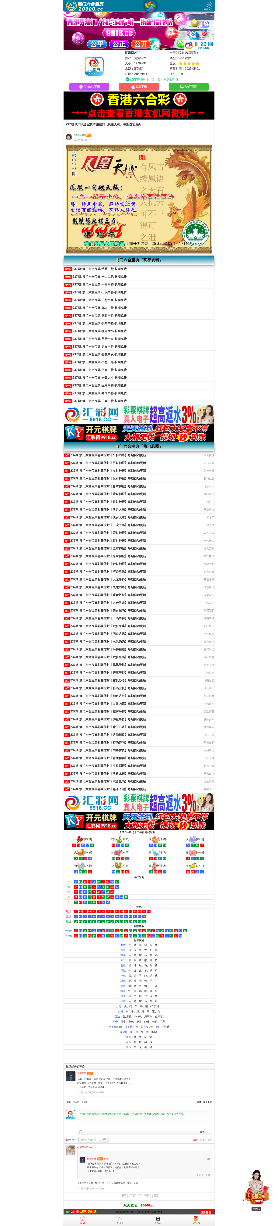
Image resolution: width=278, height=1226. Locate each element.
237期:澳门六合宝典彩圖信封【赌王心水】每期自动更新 (105, 727)
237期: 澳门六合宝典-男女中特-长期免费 (96, 346)
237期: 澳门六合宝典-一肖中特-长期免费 (96, 284)
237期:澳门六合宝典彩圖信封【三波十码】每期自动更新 (105, 525)
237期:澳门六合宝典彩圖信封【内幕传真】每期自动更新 (105, 750)
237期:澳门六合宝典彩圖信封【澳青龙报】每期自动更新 (105, 773)
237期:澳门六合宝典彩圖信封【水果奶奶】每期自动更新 (105, 641)
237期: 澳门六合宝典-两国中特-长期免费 (96, 393)
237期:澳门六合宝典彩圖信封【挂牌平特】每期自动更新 (105, 711)
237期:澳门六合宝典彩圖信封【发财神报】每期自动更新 (105, 478)
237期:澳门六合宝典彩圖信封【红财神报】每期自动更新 (105, 540)
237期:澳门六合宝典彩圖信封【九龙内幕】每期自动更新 (105, 587)
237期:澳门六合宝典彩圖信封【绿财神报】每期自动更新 (105, 556)
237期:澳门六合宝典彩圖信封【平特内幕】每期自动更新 (105, 455)
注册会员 (207, 1102)
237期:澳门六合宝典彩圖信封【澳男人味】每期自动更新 (105, 509)
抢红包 (196, 1222)
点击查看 (205, 1212)
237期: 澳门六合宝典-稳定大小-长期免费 (96, 331)
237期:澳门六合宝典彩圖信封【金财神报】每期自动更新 (105, 563)
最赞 (202, 1139)
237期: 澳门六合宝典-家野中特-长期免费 (96, 315)
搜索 (104, 1139)
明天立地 (79, 134)
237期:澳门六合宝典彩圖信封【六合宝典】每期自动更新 (105, 626)
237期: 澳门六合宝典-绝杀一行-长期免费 (96, 269)
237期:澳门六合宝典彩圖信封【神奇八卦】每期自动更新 (105, 695)
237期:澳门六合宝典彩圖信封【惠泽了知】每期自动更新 (105, 789)
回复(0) (91, 1188)
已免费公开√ (88, 1211)
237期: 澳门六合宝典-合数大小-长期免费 (96, 377)
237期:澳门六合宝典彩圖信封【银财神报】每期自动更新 (105, 501)
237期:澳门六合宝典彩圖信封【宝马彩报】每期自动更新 (105, 765)
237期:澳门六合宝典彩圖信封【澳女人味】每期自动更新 (105, 517)
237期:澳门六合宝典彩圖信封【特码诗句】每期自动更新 (105, 742)
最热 (210, 1139)
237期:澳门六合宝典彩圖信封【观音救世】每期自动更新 (105, 595)
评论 (158, 1222)
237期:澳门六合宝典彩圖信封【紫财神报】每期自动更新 (105, 532)
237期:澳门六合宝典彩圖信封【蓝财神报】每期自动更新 (105, 548)
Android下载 (92, 86)
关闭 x (256, 1208)
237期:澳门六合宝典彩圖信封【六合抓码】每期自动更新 (105, 781)
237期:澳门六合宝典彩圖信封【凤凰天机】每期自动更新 (105, 664)
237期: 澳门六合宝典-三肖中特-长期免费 (96, 401)
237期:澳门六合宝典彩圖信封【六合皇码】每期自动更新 (105, 657)
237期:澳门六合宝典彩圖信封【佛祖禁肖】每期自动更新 (105, 719)
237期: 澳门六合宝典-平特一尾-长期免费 (96, 362)
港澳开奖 (81, 1073)
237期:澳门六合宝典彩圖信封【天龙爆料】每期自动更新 (105, 579)
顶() (102, 1092)
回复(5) (91, 1092)
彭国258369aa (84, 1147)
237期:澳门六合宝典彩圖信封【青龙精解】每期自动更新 (105, 758)
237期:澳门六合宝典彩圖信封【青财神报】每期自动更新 (105, 486)
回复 (201, 1175)
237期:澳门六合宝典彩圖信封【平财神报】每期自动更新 (105, 462)
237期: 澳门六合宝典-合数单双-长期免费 (96, 354)
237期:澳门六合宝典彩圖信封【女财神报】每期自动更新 (105, 470)
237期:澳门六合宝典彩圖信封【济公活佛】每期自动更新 (105, 571)
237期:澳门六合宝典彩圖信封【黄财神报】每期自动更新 (105, 494)
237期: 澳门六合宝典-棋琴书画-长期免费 (96, 323)
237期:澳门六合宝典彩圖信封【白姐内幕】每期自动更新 (105, 703)
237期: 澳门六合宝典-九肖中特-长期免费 (96, 307)
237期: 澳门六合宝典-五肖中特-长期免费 (96, 385)
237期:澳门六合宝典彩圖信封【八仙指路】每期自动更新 (105, 734)
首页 (82, 1222)
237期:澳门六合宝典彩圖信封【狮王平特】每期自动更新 (105, 672)
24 (103, 1092)
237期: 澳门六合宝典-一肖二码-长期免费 (96, 276)
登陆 (199, 1102)
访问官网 (191, 86)
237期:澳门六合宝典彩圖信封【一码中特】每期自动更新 (105, 618)
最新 (195, 1139)
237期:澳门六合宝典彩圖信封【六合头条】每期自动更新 (105, 602)
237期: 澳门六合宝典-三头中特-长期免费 (96, 292)
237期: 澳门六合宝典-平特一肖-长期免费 (96, 338)
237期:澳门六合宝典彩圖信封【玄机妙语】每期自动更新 (105, 680)
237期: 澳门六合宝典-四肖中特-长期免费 (96, 369)
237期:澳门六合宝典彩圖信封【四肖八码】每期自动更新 (105, 633)
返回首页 (208, 9)
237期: (75, 1211)
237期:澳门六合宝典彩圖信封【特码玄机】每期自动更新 (105, 688)
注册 (120, 1222)
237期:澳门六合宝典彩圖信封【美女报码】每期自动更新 (105, 610)
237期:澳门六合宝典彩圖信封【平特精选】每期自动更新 (105, 649)
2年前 (80, 1092)
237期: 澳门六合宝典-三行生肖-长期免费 (96, 300)
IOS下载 (141, 86)
